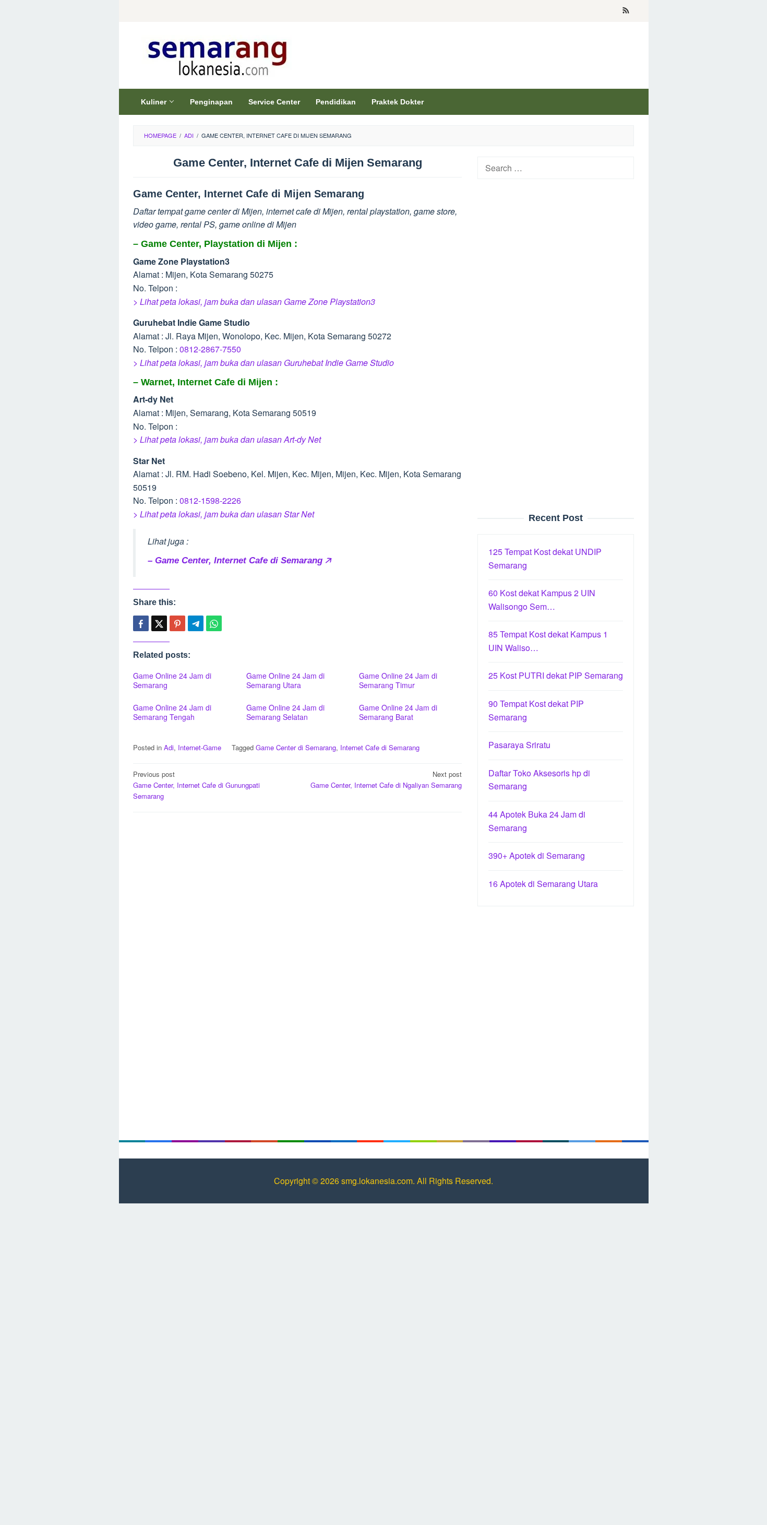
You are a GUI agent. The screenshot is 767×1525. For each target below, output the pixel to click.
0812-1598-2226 (210, 500)
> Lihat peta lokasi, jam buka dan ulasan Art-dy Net (227, 439)
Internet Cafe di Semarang (380, 747)
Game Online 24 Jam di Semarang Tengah (172, 712)
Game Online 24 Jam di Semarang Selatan (285, 712)
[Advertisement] (297, 896)
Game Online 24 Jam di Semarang (172, 680)
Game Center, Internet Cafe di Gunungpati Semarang (196, 785)
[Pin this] (177, 623)
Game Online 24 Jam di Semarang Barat (398, 712)
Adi (169, 747)
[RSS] (626, 11)
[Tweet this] (159, 623)
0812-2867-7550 (210, 349)
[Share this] (141, 623)
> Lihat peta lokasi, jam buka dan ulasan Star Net (223, 514)
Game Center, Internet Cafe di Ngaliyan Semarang (386, 779)
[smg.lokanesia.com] (215, 56)
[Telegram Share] (195, 623)
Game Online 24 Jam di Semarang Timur (398, 680)
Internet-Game (199, 747)
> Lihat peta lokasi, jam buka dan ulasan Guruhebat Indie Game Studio (263, 363)
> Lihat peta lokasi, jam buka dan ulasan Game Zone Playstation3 (254, 301)
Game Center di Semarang (296, 747)
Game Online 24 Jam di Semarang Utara (285, 680)
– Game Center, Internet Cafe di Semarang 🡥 (239, 560)
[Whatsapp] (214, 623)
